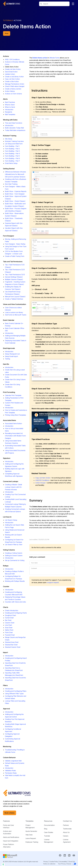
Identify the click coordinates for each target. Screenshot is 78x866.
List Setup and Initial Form (14, 144)
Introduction (9, 110)
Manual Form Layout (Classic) (15, 296)
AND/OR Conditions (42, 480)
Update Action (10, 74)
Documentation (49, 825)
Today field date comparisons (15, 130)
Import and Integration (10, 841)
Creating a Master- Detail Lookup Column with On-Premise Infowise (13, 487)
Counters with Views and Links (15, 602)
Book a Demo (9, 813)
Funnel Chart (9, 618)
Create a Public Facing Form (14, 256)
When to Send (10, 107)
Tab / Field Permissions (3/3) (15, 275)
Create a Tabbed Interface (14, 299)
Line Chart (8, 625)
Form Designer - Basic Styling (15, 244)
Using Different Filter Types (14, 694)
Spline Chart (9, 630)
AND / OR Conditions (12, 59)
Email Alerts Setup (11, 163)
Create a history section (13, 89)
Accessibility (63, 861)
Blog (45, 829)
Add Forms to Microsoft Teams (15, 315)
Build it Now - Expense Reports (15, 191)
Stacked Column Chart (12, 647)
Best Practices (10, 102)
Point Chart (9, 632)
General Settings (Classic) (14, 277)
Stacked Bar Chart (11, 645)
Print (6, 33)
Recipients (8, 112)
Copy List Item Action (12, 79)
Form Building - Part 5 (12, 156)
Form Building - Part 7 (12, 161)
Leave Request (30, 838)
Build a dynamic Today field (14, 128)
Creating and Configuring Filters (15, 691)
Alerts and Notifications (11, 837)
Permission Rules (11, 773)
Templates (29, 821)
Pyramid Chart (10, 635)
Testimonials (67, 829)
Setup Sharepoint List (12, 354)
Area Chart (8, 628)
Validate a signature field (13, 761)
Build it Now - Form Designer (15, 194)
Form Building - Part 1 (12, 146)
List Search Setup (11, 520)
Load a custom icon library (14, 312)
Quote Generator (31, 831)
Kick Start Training (11, 184)
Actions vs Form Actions (13, 94)
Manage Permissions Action (14, 84)
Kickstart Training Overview (14, 141)
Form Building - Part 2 (12, 149)
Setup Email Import (11, 356)
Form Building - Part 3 (12, 151)
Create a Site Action (12, 81)
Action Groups (40, 483)
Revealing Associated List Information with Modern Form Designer (15, 435)
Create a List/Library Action (14, 77)
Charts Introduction (11, 610)
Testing (7, 359)
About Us (66, 832)
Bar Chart (8, 620)
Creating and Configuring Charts (16, 613)
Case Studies (48, 832)
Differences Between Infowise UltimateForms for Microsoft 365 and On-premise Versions (15, 174)
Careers (65, 836)
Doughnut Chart (10, 615)
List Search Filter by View (13, 544)
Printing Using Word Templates (15, 415)
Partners (66, 825)
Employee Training (31, 842)
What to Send (9, 105)
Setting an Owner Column (13, 555)
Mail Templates (10, 114)
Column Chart (9, 623)
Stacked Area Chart (11, 642)
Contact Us (67, 821)
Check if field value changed (14, 86)
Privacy (45, 861)
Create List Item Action (13, 69)
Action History (10, 91)
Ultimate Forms (54, 58)
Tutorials (47, 836)
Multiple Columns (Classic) (14, 279)
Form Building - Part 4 (12, 153)
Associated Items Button (13, 423)
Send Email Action (11, 72)
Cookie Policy (53, 861)
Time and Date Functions (13, 123)
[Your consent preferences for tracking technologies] (3, 864)
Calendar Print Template (13, 395)
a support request (53, 582)
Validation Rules (10, 770)
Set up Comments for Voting (14, 560)
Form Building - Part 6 (12, 158)
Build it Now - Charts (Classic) (15, 201)
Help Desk (29, 835)
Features (6, 821)
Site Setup (8, 139)
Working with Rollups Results (15, 581)
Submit (70, 590)
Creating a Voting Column (13, 553)
